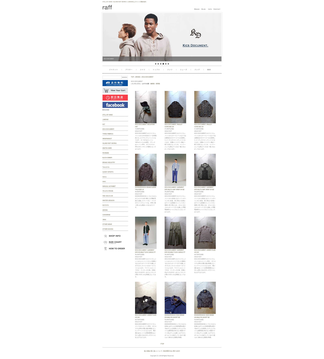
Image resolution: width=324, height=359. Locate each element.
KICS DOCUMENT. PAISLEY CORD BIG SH (173, 125)
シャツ (143, 70)
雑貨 (208, 70)
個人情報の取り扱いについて (153, 351)
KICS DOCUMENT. (108, 129)
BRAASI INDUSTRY (109, 162)
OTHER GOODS (108, 229)
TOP (132, 77)
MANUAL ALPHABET (109, 186)
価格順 (152, 83)
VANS (104, 219)
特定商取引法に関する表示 (171, 351)
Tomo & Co (106, 167)
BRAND (137, 77)
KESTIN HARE (107, 148)
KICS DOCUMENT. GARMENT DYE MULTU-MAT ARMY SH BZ (174, 188)
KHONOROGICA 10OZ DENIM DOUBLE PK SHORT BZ (174, 316)
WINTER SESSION (108, 200)
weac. (104, 181)
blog (204, 9)
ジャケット (115, 70)
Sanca (104, 177)
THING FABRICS (108, 134)
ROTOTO (106, 205)
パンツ (171, 70)
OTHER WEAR (107, 224)
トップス (157, 70)
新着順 (158, 83)
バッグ (184, 70)
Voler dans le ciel (108, 196)
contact (217, 9)
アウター (129, 70)
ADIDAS (105, 210)
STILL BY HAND (108, 115)
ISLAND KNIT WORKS (110, 143)
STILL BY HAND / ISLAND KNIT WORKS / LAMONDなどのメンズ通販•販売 (124, 1)
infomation (210, 9)
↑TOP (162, 344)
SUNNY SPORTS (108, 172)
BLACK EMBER (107, 157)
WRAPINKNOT (107, 138)
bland (197, 9)
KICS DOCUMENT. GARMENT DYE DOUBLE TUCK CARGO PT (145, 251)
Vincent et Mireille (108, 191)
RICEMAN (106, 153)
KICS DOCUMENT (147, 77)
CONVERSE (106, 215)
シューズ (198, 70)
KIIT (104, 124)
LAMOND (105, 119)
